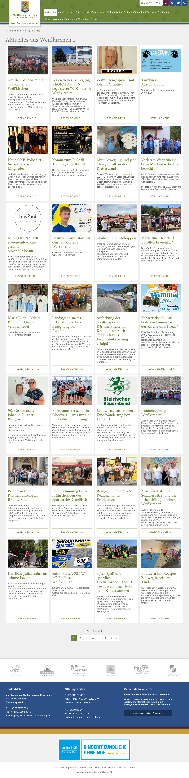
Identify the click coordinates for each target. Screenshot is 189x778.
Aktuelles (50, 12)
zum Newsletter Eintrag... (148, 713)
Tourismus (163, 12)
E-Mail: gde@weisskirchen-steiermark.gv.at (28, 715)
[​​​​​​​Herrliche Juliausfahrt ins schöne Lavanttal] (28, 555)
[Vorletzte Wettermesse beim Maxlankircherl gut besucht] (161, 141)
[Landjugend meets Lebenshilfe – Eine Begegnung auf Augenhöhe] (72, 299)
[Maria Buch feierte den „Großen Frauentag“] (161, 219)
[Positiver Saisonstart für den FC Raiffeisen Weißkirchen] (72, 219)
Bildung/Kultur (114, 12)
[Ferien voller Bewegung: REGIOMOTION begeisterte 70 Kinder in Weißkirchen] (72, 61)
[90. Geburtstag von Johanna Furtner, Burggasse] (28, 391)
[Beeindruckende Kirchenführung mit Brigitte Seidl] (28, 472)
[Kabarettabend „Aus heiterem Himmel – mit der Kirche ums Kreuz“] (161, 299)
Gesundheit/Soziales (144, 12)
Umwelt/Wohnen (54, 19)
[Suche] (185, 3)
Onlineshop (70, 19)
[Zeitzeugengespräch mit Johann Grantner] (117, 61)
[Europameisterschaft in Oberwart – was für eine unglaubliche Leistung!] (72, 391)
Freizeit (128, 12)
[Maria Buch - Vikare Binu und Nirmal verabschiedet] (28, 299)
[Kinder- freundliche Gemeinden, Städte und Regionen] (94, 760)
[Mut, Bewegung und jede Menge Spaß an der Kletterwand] (117, 141)
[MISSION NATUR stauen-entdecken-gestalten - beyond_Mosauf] (28, 219)
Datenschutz (114, 767)
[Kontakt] (178, 3)
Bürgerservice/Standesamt (90, 12)
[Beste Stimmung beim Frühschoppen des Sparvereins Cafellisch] (72, 472)
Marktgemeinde (65, 12)
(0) (159, 3)
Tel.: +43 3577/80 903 (17, 708)
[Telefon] (166, 3)
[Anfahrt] (172, 3)
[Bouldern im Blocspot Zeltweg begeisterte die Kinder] (161, 555)
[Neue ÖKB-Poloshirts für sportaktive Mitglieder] (28, 141)
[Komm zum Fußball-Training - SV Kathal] (72, 141)
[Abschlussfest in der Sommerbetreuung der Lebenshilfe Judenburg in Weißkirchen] (161, 472)
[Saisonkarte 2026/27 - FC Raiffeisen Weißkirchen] (72, 555)
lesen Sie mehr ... (28, 118)
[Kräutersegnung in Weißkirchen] (161, 391)
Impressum (129, 767)
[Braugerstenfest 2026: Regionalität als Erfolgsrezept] (117, 472)
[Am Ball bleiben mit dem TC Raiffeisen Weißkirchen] (28, 61)
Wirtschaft (83, 19)
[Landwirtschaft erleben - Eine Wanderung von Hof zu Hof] (117, 391)
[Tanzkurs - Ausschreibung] (161, 61)
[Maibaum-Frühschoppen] (117, 219)
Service (95, 19)
